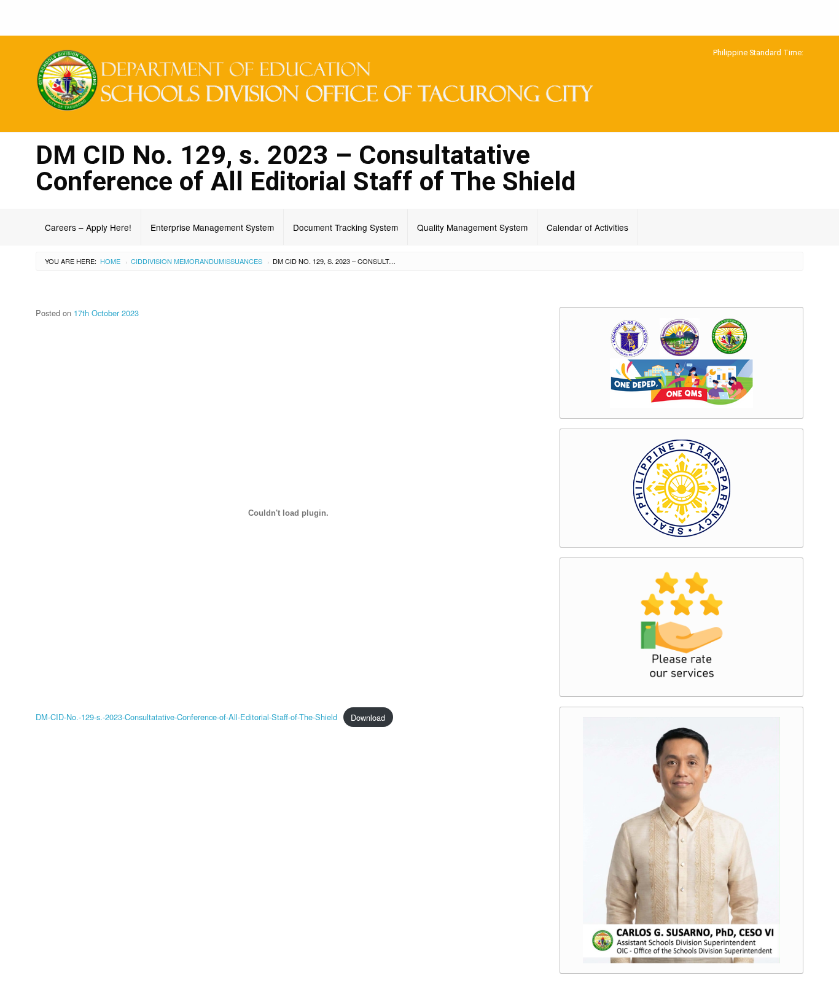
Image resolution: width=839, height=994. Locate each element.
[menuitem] (88, 227)
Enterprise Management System (212, 227)
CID (136, 261)
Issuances (243, 261)
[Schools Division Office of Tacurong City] (321, 82)
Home (110, 261)
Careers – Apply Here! (88, 227)
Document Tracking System (345, 227)
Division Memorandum (183, 261)
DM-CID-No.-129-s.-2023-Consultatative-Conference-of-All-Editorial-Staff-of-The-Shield (186, 717)
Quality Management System (472, 227)
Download (368, 717)
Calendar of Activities (587, 227)
